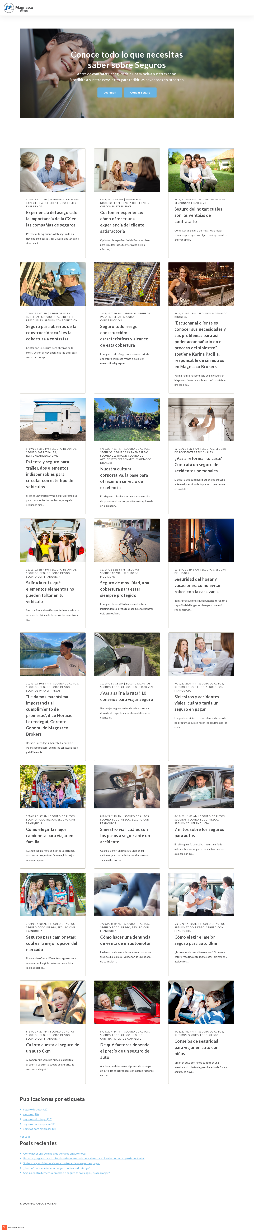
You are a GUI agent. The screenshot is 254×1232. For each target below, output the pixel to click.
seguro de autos (35, 1109)
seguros (31, 1114)
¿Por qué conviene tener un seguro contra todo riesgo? (56, 1168)
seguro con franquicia (39, 1124)
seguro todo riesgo (37, 1119)
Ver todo (25, 1136)
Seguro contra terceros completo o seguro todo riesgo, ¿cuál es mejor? (66, 1172)
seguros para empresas (39, 1128)
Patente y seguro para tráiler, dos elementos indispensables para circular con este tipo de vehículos (83, 1158)
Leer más (110, 92)
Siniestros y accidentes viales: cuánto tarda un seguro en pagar (61, 1163)
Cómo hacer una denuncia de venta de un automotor (55, 1153)
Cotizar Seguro (140, 92)
